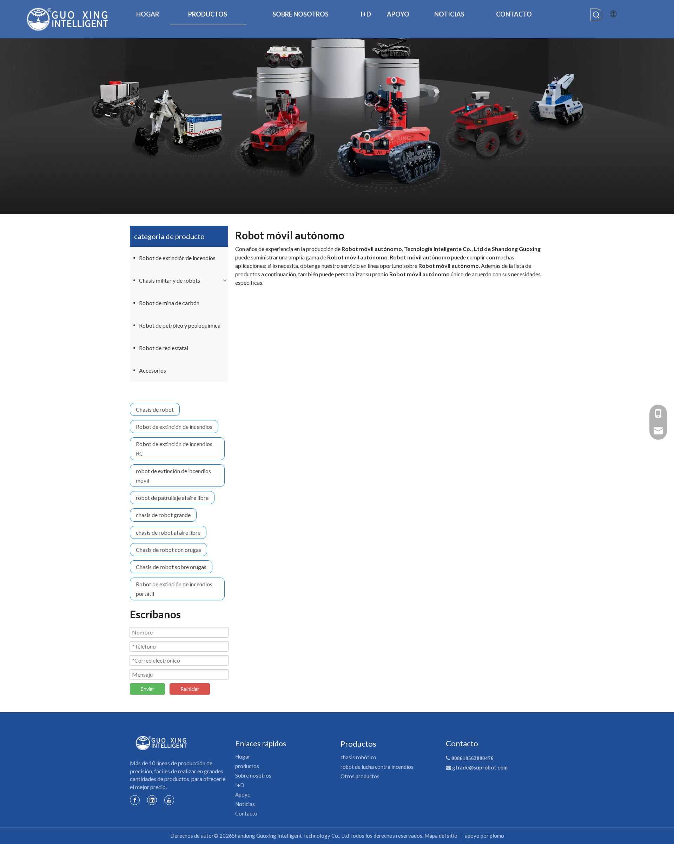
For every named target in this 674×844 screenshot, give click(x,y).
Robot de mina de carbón (169, 302)
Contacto (246, 813)
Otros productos (360, 776)
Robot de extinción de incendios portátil (174, 589)
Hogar (242, 756)
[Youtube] (169, 799)
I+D (239, 785)
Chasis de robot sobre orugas (171, 566)
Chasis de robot (155, 409)
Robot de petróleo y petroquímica (179, 325)
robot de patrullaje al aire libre (172, 497)
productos (247, 766)
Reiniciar (189, 689)
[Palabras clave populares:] (596, 14)
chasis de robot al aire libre (168, 532)
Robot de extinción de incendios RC (174, 448)
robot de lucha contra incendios (377, 767)
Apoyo (243, 794)
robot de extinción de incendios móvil (173, 476)
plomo (497, 835)
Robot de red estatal (163, 347)
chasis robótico (358, 757)
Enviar (147, 689)
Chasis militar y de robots (169, 280)
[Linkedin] (152, 799)
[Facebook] (135, 799)
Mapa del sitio (440, 835)
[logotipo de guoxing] (161, 743)
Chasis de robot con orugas (168, 549)
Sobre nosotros (253, 775)
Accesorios (152, 370)
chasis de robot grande (163, 514)
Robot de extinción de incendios (177, 258)
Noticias (245, 804)
